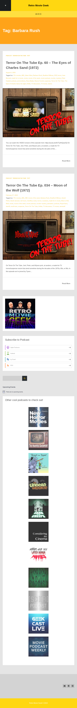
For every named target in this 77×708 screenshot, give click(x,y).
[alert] (38, 392)
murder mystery (41, 203)
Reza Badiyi (30, 81)
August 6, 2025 (11, 72)
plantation (50, 203)
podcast (13, 81)
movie (26, 78)
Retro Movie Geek (38, 5)
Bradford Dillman (48, 75)
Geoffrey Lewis (32, 201)
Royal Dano (63, 203)
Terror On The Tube (19, 55)
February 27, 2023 (12, 195)
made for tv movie (17, 78)
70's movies (17, 75)
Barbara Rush (37, 75)
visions (50, 84)
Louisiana (45, 201)
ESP (55, 75)
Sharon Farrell (39, 81)
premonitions (21, 81)
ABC (23, 75)
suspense (47, 81)
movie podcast (45, 78)
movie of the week (34, 78)
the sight (23, 84)
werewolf (62, 206)
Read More (66, 161)
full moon (23, 201)
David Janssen (15, 201)
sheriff (8, 206)
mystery (58, 78)
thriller (28, 84)
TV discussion (35, 84)
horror (59, 75)
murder (53, 78)
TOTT (28, 55)
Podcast (9, 55)
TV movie (44, 84)
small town (14, 206)
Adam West (28, 75)
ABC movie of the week (32, 198)
